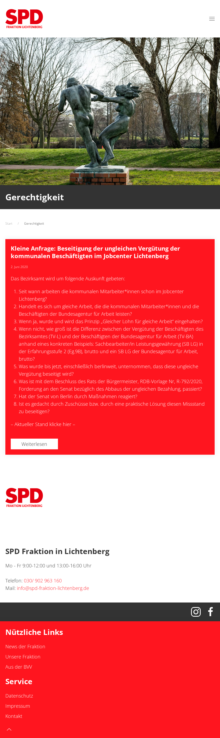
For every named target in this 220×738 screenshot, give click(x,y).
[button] (212, 18)
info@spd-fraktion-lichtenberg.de (53, 588)
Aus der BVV (18, 667)
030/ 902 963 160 (43, 580)
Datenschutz (19, 695)
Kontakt (13, 716)
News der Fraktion (25, 646)
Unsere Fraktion (23, 656)
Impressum (17, 706)
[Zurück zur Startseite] (24, 18)
